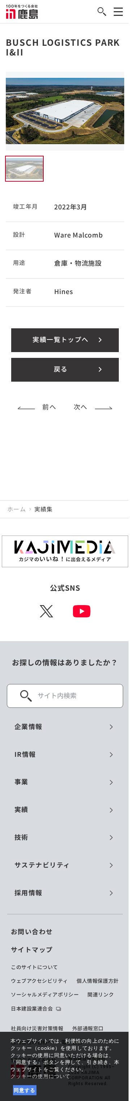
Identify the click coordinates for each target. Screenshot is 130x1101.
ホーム (16, 509)
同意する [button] (25, 1090)
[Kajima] (22, 11)
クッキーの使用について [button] (40, 1076)
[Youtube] (82, 611)
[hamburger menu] (118, 11)
